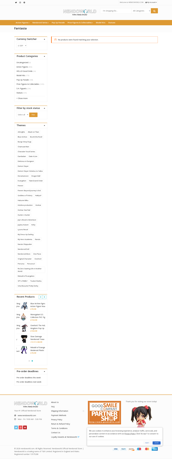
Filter (33, 115)
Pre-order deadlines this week (28, 377)
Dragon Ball (35, 176)
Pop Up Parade (58, 22)
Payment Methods (58, 415)
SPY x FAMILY (22, 281)
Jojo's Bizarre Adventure (27, 220)
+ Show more (22, 98)
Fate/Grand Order (36, 181)
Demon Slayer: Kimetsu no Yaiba (30, 171)
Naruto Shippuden (25, 244)
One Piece (37, 254)
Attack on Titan (33, 132)
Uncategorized (22, 62)
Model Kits (100, 22)
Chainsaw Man (23, 146)
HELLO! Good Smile (24, 71)
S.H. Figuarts (21, 88)
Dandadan (22, 156)
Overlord (38, 259)
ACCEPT (157, 443)
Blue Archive (22, 137)
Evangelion (22, 181)
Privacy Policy (56, 419)
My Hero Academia (25, 239)
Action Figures (22, 22)
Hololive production (25, 205)
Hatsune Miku (23, 200)
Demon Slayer (23, 166)
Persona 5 (31, 264)
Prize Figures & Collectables (80, 22)
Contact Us (55, 432)
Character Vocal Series (26, 151)
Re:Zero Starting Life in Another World (30, 269)
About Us (55, 402)
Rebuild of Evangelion (26, 276)
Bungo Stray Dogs (24, 142)
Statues (111, 22)
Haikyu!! (38, 195)
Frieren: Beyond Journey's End (29, 190)
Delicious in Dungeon (26, 161)
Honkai (38, 205)
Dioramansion (23, 176)
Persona (21, 264)
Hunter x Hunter (24, 215)
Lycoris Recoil (23, 229)
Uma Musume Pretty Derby (28, 286)
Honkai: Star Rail (24, 210)
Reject (147, 443)
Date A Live (33, 156)
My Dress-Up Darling (25, 234)
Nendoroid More (24, 254)
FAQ (53, 406)
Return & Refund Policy (60, 424)
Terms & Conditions (59, 428)
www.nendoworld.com (27, 415)
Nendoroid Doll (23, 249)
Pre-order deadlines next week (28, 382)
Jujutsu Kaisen (23, 225)
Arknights (21, 132)
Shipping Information (59, 411)
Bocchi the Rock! (36, 137)
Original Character (25, 259)
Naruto (37, 239)
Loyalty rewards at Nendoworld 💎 (65, 437)
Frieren (20, 185)
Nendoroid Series (40, 22)
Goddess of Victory (25, 195)
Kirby (33, 225)
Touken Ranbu (36, 281)
